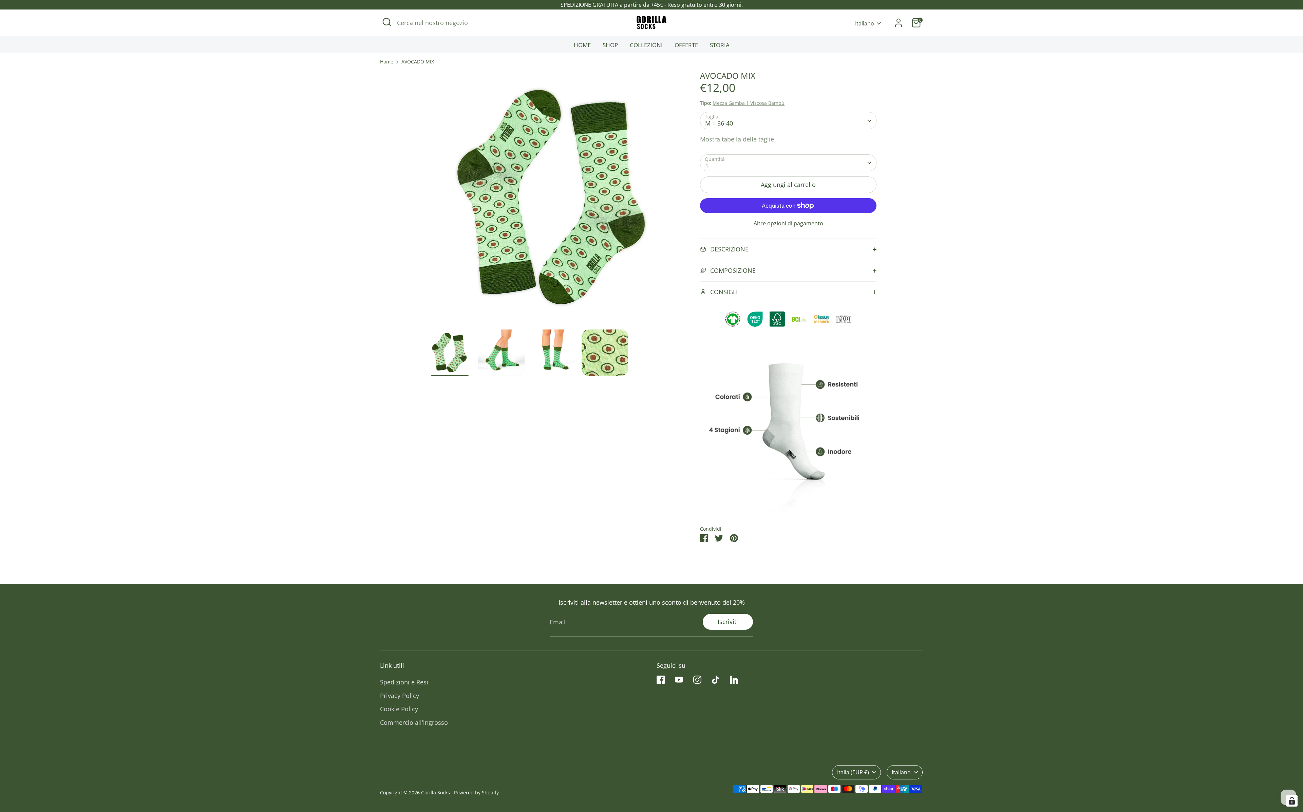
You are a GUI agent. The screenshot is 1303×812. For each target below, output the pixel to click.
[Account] (898, 23)
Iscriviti (728, 622)
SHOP (610, 45)
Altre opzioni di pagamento (788, 223)
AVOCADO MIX (417, 62)
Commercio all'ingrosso (414, 722)
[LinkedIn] (734, 680)
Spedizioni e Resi (404, 682)
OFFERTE (686, 45)
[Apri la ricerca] (387, 22)
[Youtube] (679, 680)
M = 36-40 (719, 123)
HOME (582, 45)
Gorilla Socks (436, 793)
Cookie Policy (399, 709)
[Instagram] (697, 680)
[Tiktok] (716, 680)
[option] (553, 200)
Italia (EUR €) (853, 772)
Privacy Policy (399, 696)
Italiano (864, 23)
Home (386, 62)
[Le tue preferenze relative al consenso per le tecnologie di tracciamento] (1292, 801)
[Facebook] (661, 680)
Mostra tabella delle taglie (737, 139)
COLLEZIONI (646, 45)
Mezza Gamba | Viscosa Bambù (749, 103)
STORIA (720, 45)
